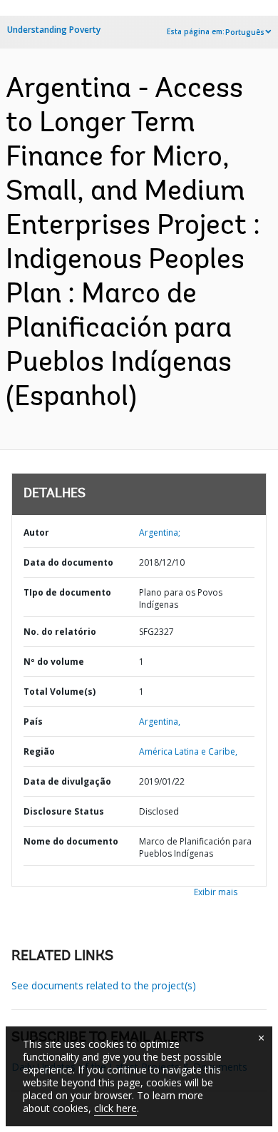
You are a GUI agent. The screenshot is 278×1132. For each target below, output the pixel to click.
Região (39, 751)
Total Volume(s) (60, 691)
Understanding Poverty (54, 30)
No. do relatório (60, 632)
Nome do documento (71, 841)
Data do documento (68, 562)
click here (115, 1108)
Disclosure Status (64, 811)
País (33, 721)
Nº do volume (54, 662)
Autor (36, 532)
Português (244, 32)
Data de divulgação (67, 781)
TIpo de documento (67, 592)
